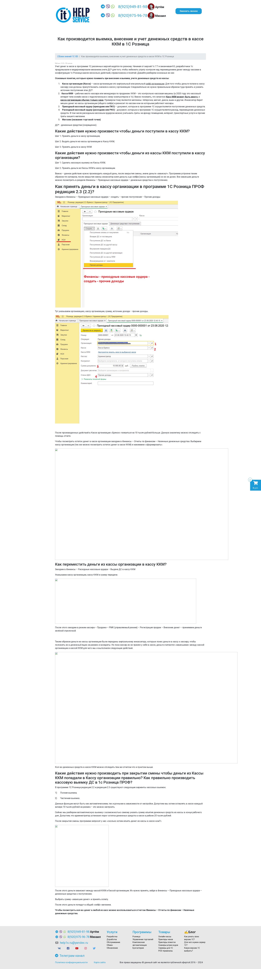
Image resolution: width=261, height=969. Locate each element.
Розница (136, 936)
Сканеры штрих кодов (168, 945)
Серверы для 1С (165, 948)
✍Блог (190, 932)
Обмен (110, 945)
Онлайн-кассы (164, 936)
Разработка (112, 936)
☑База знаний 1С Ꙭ (67, 56)
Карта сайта (99, 962)
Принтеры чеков (165, 939)
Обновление (112, 948)
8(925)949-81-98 (132, 6)
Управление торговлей (143, 939)
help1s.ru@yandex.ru (74, 942)
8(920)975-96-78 (132, 15)
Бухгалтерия (138, 948)
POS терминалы (165, 951)
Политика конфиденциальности (71, 962)
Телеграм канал (72, 956)
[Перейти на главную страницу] (72, 15)
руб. (255, 485)
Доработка (112, 939)
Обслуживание (113, 942)
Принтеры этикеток (167, 942)
